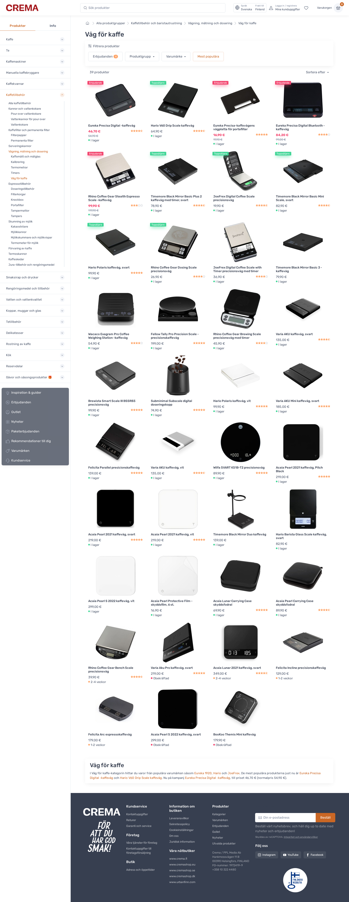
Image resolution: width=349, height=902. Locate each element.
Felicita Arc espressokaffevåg (110, 734)
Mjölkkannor (18, 232)
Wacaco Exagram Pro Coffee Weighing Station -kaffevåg (108, 336)
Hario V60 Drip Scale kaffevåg (172, 125)
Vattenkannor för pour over (28, 119)
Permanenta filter (22, 140)
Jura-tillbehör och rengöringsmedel (31, 264)
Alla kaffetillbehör (19, 103)
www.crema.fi (178, 858)
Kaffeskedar (16, 259)
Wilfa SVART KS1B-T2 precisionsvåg (239, 467)
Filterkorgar (18, 194)
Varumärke (174, 56)
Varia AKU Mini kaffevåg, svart (297, 401)
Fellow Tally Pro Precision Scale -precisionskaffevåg (175, 336)
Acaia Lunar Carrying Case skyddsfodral (232, 602)
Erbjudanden (21, 402)
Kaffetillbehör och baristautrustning (156, 23)
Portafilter (17, 205)
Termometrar (19, 167)
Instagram (268, 855)
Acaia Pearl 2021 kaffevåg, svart (111, 534)
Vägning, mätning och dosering (28, 151)
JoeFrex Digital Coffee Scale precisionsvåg (234, 198)
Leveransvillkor (179, 818)
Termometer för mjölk (24, 243)
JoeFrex (234, 773)
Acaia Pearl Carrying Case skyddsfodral (294, 602)
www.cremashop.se (182, 870)
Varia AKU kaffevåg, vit (167, 467)
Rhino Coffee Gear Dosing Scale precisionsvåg (174, 269)
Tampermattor (20, 210)
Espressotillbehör (19, 184)
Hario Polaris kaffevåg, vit (232, 401)
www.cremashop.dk (182, 876)
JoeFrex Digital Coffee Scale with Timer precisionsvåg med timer (237, 269)
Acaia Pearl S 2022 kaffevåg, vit (111, 601)
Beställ (325, 817)
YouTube (293, 855)
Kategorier (219, 814)
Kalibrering (17, 162)
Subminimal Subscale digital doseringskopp (171, 402)
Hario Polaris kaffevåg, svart (108, 267)
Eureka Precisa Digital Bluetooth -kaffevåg (300, 127)
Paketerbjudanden (25, 431)
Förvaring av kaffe (20, 248)
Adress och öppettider (140, 870)
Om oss (174, 836)
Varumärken (20, 451)
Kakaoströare (19, 226)
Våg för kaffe (19, 178)
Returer (131, 820)
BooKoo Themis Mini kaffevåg (234, 734)
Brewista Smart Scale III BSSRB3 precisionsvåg (111, 402)
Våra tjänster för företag (141, 842)
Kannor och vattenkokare (24, 108)
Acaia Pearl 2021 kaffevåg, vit (172, 534)
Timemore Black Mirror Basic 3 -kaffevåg (299, 269)
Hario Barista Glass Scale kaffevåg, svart (301, 536)
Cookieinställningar (181, 830)
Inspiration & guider (26, 392)
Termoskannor (17, 254)
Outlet (16, 412)
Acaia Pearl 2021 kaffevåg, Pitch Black (299, 469)
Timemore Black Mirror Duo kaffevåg (239, 534)
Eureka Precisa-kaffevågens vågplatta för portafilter (234, 127)
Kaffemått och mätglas (25, 156)
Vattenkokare (19, 124)
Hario (217, 773)
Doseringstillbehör (22, 189)
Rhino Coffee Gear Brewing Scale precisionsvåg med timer (237, 336)
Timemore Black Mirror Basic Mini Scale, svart (300, 198)
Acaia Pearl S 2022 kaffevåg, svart (176, 734)
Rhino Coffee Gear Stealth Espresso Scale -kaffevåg (114, 198)
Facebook (317, 855)
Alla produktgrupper (110, 23)
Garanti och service (138, 826)
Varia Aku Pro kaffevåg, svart (172, 668)
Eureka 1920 (203, 773)
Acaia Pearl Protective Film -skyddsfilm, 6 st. (171, 602)
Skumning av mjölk (20, 221)
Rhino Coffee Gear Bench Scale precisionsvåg (110, 669)
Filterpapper (18, 135)
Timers (15, 173)
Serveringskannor (19, 146)
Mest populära (208, 56)
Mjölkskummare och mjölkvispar (31, 237)
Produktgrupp (141, 56)
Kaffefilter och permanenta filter (29, 130)
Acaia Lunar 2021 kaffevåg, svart (237, 668)
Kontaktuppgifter (137, 814)
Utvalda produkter (223, 843)
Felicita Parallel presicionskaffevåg (114, 467)
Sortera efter (316, 72)
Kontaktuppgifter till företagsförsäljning (138, 851)
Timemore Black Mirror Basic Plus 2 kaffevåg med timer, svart (176, 198)
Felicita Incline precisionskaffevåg (301, 668)
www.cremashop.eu (182, 864)
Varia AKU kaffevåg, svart (294, 334)
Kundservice (20, 460)
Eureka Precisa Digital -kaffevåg (111, 125)
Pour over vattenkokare (26, 113)
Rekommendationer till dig (31, 441)
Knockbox (17, 199)
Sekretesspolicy (179, 824)
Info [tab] (53, 26)
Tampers (16, 216)
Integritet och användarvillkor (301, 837)
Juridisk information (182, 841)
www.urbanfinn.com (182, 882)
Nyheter (17, 422)
